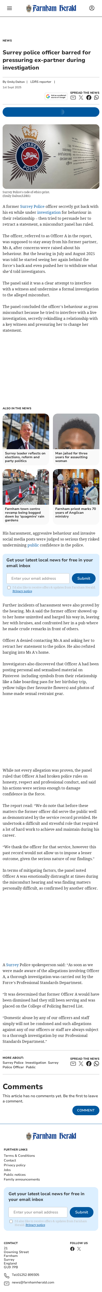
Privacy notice (22, 591)
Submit (83, 578)
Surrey (12, 964)
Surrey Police (32, 206)
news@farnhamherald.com (33, 1283)
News (7, 40)
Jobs (7, 1170)
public (33, 545)
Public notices (15, 1174)
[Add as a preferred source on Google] (56, 96)
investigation (49, 212)
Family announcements (22, 1179)
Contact (10, 1160)
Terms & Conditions (19, 1155)
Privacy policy (14, 1165)
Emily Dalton (16, 82)
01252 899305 (28, 1275)
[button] (9, 8)
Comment (86, 1110)
